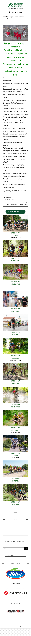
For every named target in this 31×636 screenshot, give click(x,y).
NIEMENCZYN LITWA (15, 358)
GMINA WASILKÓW (15, 430)
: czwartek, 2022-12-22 (8, 21)
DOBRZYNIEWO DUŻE (15, 235)
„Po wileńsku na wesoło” (18, 191)
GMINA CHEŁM (15, 455)
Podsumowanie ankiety (9, 198)
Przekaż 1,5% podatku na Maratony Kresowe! (16, 203)
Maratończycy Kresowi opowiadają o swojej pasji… (15, 542)
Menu (12, 12)
